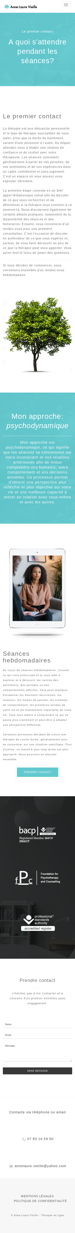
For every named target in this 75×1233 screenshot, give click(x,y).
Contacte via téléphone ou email (37, 1112)
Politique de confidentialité (40, 1201)
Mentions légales (37, 1196)
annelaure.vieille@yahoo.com (40, 1166)
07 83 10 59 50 (40, 1139)
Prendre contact (37, 772)
